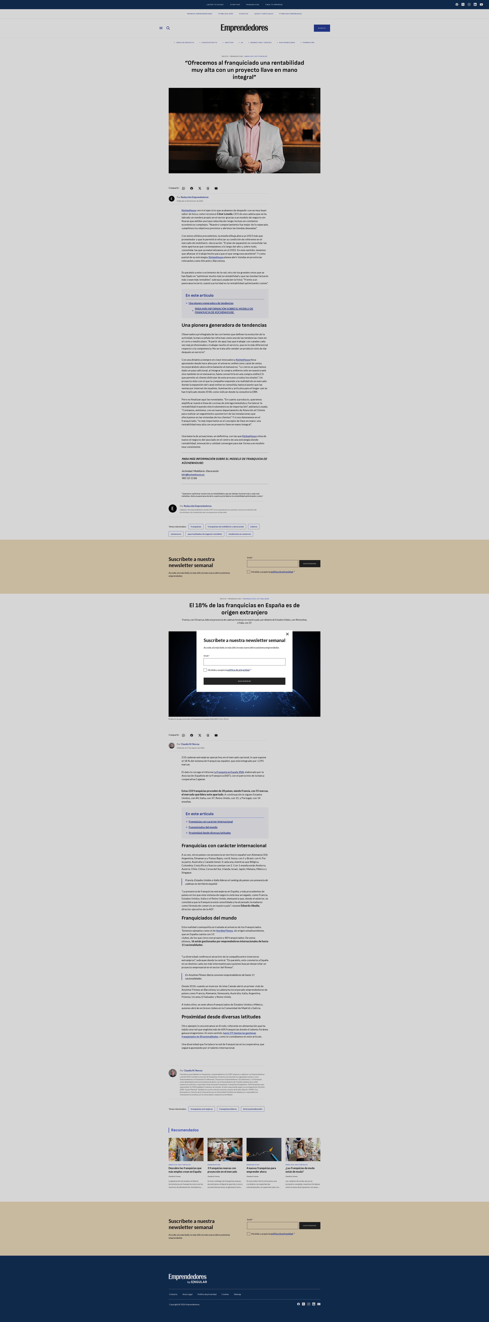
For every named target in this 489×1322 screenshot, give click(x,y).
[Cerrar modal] (287, 634)
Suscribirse (244, 681)
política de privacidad (238, 670)
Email (207, 655)
